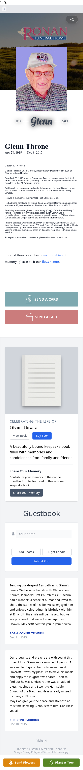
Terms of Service (52, 752)
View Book (20, 435)
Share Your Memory (26, 493)
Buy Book (42, 435)
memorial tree (53, 255)
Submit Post (41, 561)
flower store (50, 261)
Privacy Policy (30, 752)
